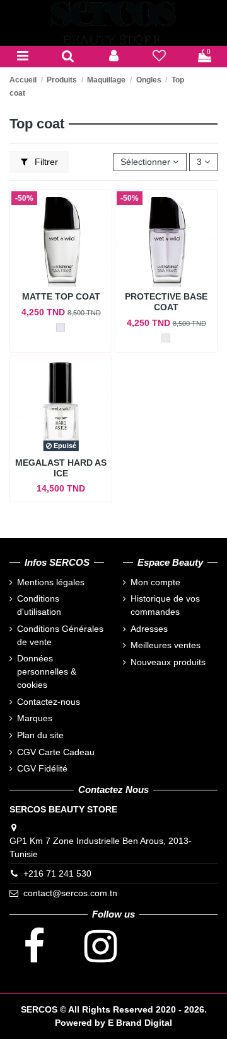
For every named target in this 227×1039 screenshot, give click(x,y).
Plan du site (40, 735)
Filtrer (45, 162)
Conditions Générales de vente (60, 635)
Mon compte (155, 582)
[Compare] (46, 277)
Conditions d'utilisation (39, 605)
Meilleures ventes (166, 645)
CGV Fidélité (42, 768)
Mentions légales (50, 582)
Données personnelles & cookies (46, 671)
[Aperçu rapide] (60, 294)
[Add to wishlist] (69, 277)
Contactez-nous (48, 702)
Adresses (149, 629)
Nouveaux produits (168, 662)
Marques (34, 718)
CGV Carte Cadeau (56, 752)
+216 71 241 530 (57, 873)
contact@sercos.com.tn (70, 893)
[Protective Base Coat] (165, 338)
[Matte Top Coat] (60, 327)
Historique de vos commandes (165, 605)
